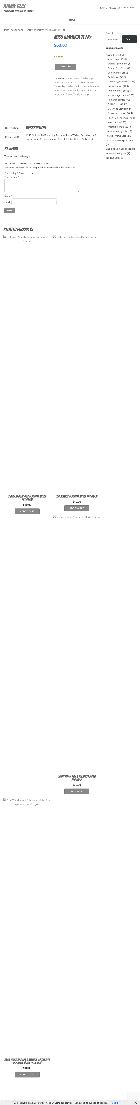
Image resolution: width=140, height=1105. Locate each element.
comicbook (72, 90)
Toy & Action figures (116, 153)
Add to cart (65, 66)
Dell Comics (114, 77)
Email (7, 202)
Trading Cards (113, 157)
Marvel (68, 94)
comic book (60, 90)
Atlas (70, 86)
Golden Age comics (117, 81)
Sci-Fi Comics (114, 104)
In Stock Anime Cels (116, 135)
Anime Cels (14, 6)
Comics (83, 90)
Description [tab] (12, 128)
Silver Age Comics (117, 108)
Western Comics (116, 126)
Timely (76, 94)
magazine (59, 94)
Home (6, 30)
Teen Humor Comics (118, 117)
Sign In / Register (110, 7)
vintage (85, 94)
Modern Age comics (118, 95)
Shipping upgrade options (119, 148)
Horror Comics (115, 86)
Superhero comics (117, 113)
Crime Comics (115, 72)
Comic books (18, 30)
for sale (92, 90)
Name (8, 196)
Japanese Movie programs (119, 140)
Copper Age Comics (118, 68)
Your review (11, 177)
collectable (86, 86)
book (76, 86)
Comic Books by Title (116, 131)
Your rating (11, 173)
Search (110, 33)
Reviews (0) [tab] (12, 137)
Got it (115, 1102)
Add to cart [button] (27, 511)
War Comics (114, 122)
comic (96, 86)
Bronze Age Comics (118, 63)
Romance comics (35, 30)
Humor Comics (115, 90)
